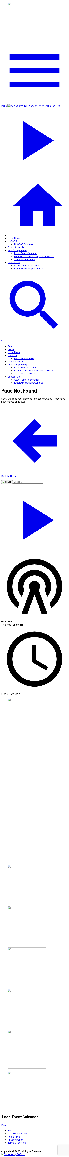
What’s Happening (17, 250)
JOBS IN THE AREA (24, 259)
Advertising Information (27, 265)
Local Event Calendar (25, 253)
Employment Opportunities (28, 268)
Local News (14, 238)
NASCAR (12, 241)
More (4, 1124)
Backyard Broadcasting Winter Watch (34, 256)
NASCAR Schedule (24, 244)
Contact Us (14, 262)
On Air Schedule (16, 247)
